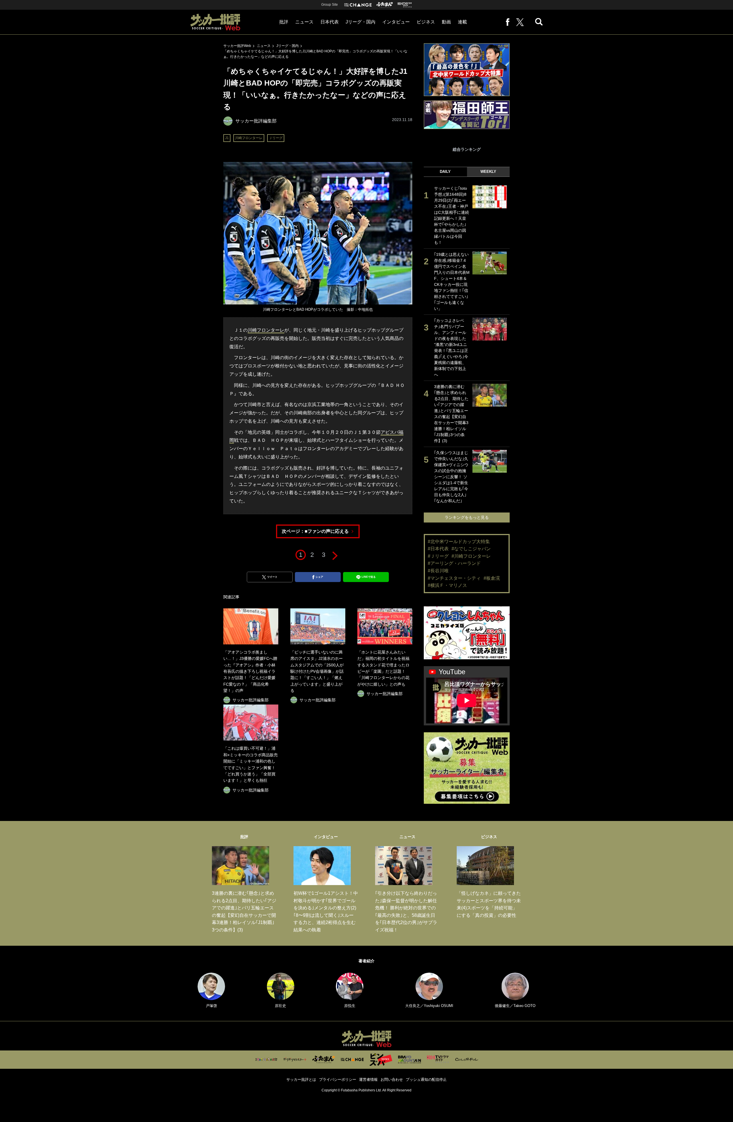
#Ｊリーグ (438, 556)
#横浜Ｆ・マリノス (447, 585)
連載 (462, 21)
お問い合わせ (392, 1079)
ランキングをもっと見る (467, 517)
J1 (227, 138)
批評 (283, 21)
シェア (319, 576)
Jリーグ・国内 (360, 21)
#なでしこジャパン (471, 548)
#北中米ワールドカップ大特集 (459, 541)
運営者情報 (368, 1079)
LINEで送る (369, 576)
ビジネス (426, 21)
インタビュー (396, 21)
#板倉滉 (492, 578)
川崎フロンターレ (249, 138)
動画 (446, 21)
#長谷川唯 (438, 570)
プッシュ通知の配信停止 (426, 1079)
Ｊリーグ (276, 138)
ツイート (272, 576)
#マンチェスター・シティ (454, 578)
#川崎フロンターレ (471, 556)
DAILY (445, 171)
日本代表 (329, 21)
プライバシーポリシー (337, 1079)
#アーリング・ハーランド (454, 563)
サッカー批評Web (237, 46)
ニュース (304, 21)
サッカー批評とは (301, 1079)
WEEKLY (488, 171)
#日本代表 (438, 548)
